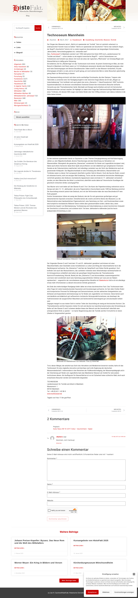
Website (50, 500)
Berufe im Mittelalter (22, 71)
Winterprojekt (19, 103)
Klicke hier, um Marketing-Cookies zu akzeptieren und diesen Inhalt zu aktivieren (86, 126)
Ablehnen (105, 592)
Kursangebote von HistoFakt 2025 (91, 540)
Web (15, 101)
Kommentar (52, 458)
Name (50, 484)
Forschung (18, 76)
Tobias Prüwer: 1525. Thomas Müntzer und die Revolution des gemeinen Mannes (25, 208)
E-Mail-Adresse (53, 492)
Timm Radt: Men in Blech (23, 130)
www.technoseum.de (54, 394)
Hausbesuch (18, 84)
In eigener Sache (20, 86)
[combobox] (24, 28)
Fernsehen (18, 74)
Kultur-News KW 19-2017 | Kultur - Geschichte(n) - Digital (72, 429)
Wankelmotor (104, 280)
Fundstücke (18, 79)
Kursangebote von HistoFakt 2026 (26, 144)
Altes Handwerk (20, 67)
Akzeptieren (92, 592)
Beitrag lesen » (19, 548)
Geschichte (18, 81)
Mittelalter (18, 91)
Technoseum (55, 54)
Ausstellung (89, 40)
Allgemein (18, 64)
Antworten (59, 443)
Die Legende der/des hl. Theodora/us (27, 171)
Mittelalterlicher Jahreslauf (24, 96)
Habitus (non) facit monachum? (25, 178)
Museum (107, 40)
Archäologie (18, 69)
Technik (113, 40)
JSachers (59, 437)
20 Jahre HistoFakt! (21, 137)
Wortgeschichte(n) (21, 105)
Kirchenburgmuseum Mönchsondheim (93, 563)
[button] (134, 574)
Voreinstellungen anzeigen (124, 592)
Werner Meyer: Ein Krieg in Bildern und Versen (38, 563)
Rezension (18, 98)
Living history (19, 88)
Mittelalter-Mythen (21, 93)
